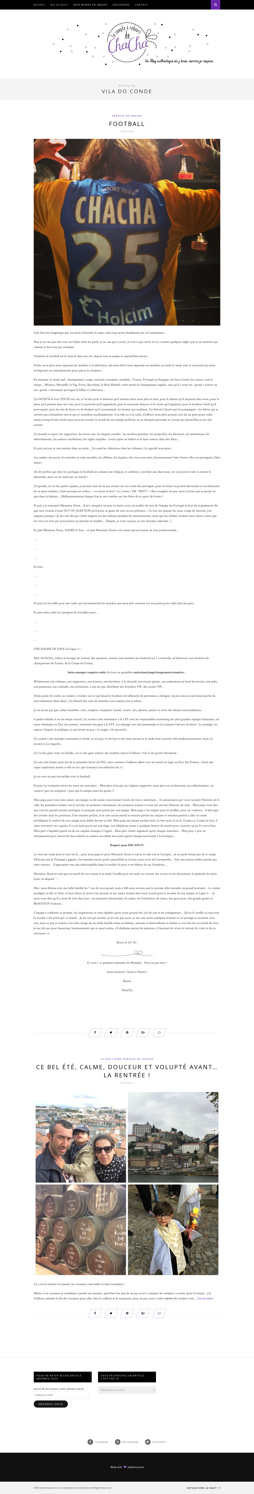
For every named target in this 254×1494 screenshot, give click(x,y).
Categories (121, 4)
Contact (141, 4)
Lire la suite (205, 1298)
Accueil (39, 4)
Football (127, 124)
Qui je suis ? (59, 4)
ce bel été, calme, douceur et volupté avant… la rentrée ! (127, 1071)
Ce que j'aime (111, 1058)
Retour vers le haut (202, 1487)
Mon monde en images (90, 4)
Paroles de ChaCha (127, 115)
